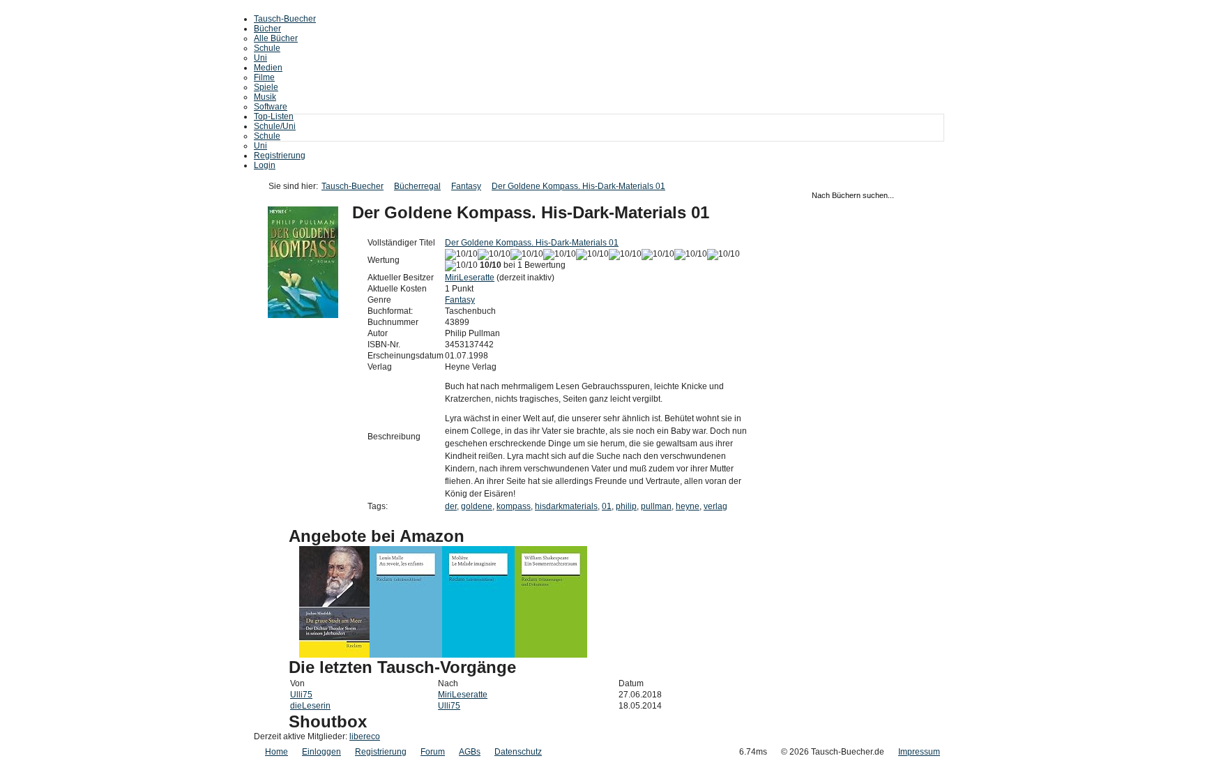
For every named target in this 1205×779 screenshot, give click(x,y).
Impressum (919, 752)
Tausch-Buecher (285, 19)
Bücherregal (417, 186)
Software (270, 107)
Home (276, 752)
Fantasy (466, 186)
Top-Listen (274, 116)
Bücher (267, 28)
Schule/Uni (275, 126)
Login (264, 165)
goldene (476, 506)
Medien (268, 68)
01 (607, 506)
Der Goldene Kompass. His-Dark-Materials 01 (578, 186)
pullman (656, 506)
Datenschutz (518, 752)
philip (626, 506)
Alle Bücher (276, 38)
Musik (265, 97)
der (451, 506)
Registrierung (279, 155)
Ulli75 (301, 694)
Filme (264, 77)
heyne (687, 506)
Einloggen (321, 752)
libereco (364, 736)
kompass (514, 506)
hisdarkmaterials (566, 506)
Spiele (266, 87)
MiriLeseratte (469, 277)
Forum (432, 752)
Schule (267, 48)
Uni (260, 58)
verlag (715, 506)
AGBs (469, 752)
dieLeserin (310, 706)
